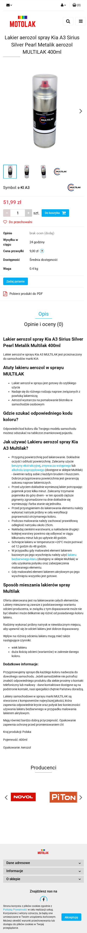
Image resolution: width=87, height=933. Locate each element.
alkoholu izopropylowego (28, 470)
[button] (76, 5)
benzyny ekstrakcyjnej (26, 465)
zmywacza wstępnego (56, 465)
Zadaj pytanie (15, 281)
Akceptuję (71, 917)
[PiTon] (64, 797)
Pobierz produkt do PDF (26, 294)
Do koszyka (52, 213)
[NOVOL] (23, 797)
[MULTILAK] (74, 187)
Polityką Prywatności (15, 909)
